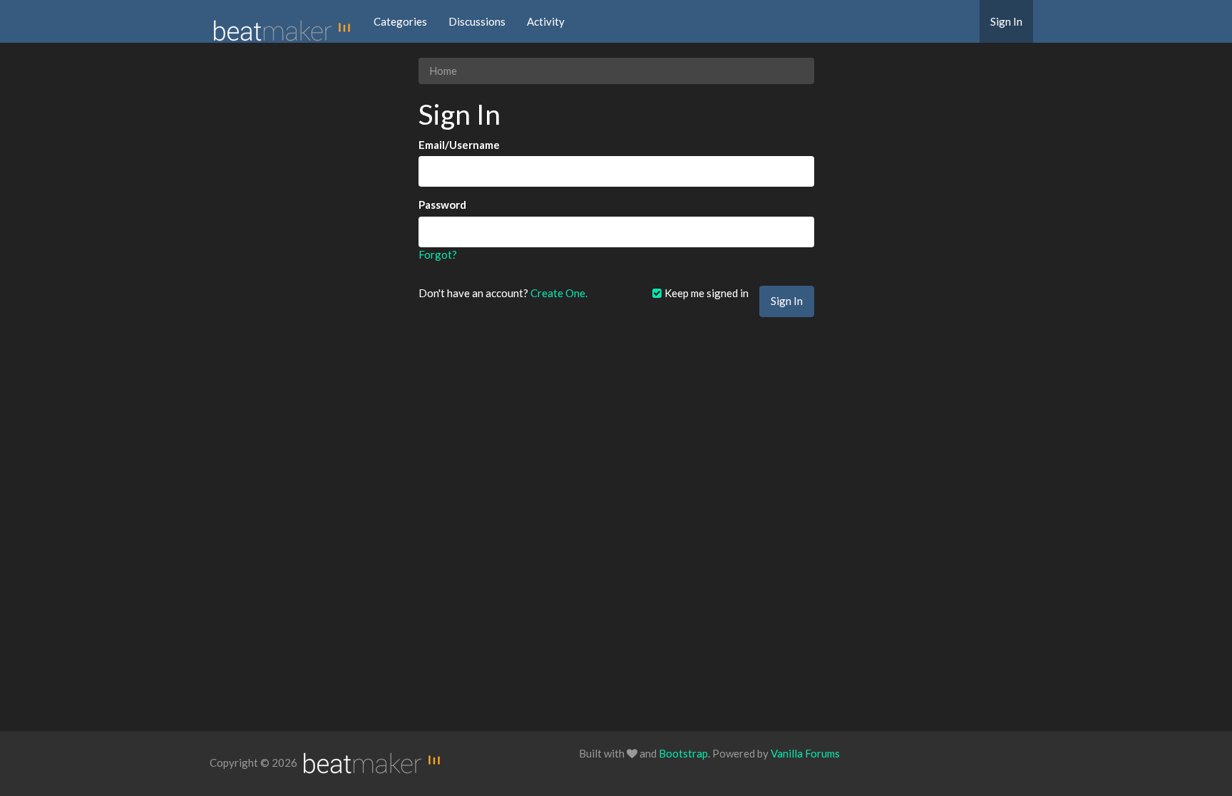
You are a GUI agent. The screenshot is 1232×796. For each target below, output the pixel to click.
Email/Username (459, 144)
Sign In (1006, 21)
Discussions (476, 21)
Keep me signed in (705, 292)
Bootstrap (683, 753)
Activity (546, 21)
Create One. (558, 292)
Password (442, 204)
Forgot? (438, 254)
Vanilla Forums (805, 753)
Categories (400, 21)
